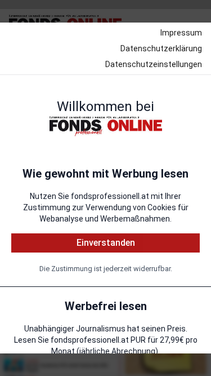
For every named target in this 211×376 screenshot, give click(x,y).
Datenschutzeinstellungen (153, 64)
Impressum (181, 32)
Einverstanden (106, 242)
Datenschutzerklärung (161, 48)
